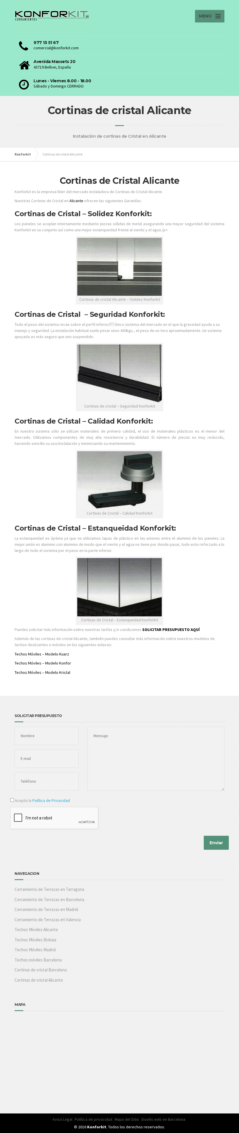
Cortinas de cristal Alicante (39, 980)
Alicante (76, 200)
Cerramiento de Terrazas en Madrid (46, 909)
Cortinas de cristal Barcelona (41, 970)
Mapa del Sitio (127, 1119)
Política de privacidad (93, 1119)
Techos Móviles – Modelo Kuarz (42, 654)
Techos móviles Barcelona (38, 960)
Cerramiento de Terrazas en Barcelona (49, 899)
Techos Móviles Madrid (35, 949)
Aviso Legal (62, 1119)
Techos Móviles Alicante (36, 929)
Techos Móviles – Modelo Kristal (42, 672)
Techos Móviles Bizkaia (35, 940)
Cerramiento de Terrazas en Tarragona (49, 889)
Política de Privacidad (51, 800)
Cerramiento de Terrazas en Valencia (48, 919)
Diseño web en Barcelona (163, 1119)
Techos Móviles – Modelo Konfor (43, 663)
